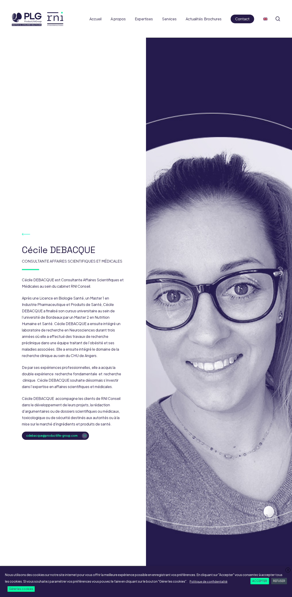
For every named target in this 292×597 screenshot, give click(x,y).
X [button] (288, 570)
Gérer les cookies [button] (21, 589)
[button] (55, 436)
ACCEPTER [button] (259, 581)
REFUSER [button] (279, 581)
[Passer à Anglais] (265, 19)
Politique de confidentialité (208, 581)
